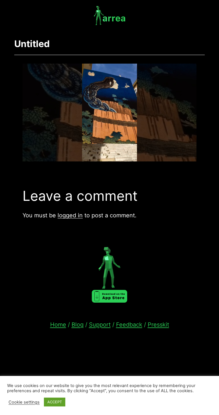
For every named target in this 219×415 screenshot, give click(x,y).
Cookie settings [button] (24, 402)
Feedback (129, 324)
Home (58, 324)
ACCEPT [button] (54, 402)
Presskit (158, 324)
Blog (78, 324)
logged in (70, 215)
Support (100, 324)
